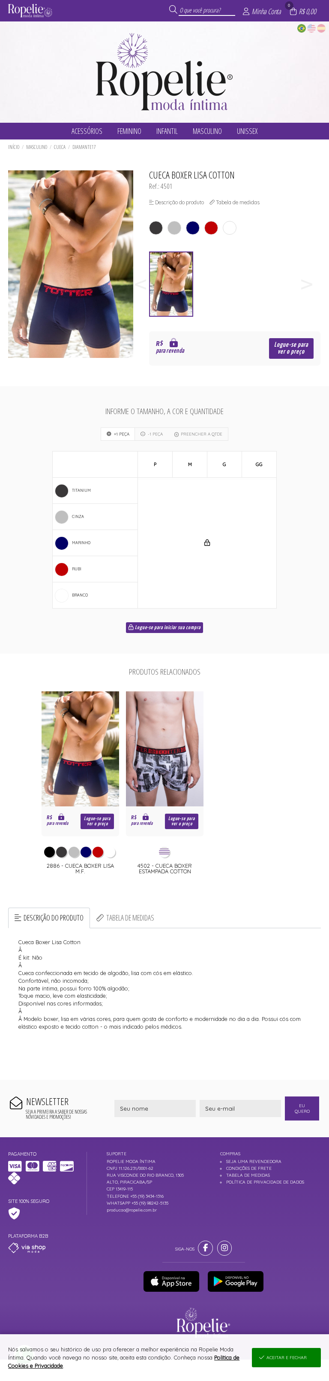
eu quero (302, 1108)
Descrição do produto (54, 917)
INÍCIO (13, 147)
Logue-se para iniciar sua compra (167, 627)
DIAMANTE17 (84, 147)
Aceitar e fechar (286, 1357)
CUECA (60, 147)
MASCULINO (36, 147)
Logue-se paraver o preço (291, 348)
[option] (174, 284)
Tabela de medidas (130, 917)
